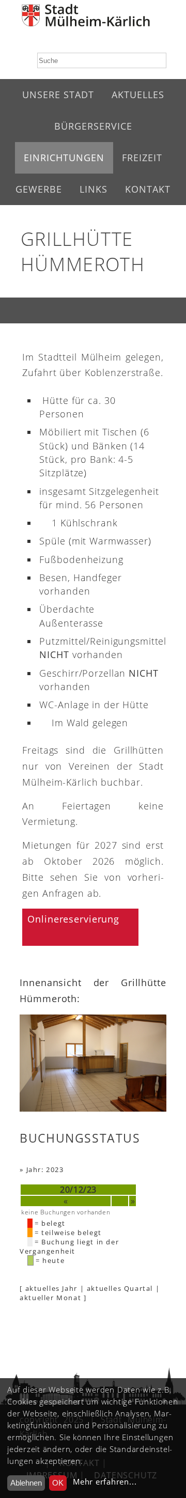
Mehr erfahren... (104, 1481)
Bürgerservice (93, 126)
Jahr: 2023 (45, 1169)
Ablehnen (26, 1482)
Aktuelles (138, 94)
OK (58, 1482)
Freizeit (142, 157)
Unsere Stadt (58, 94)
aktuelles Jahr (51, 1288)
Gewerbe (39, 189)
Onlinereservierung (73, 919)
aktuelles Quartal (120, 1288)
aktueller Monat (50, 1297)
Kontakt (148, 189)
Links (93, 189)
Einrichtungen (64, 157)
